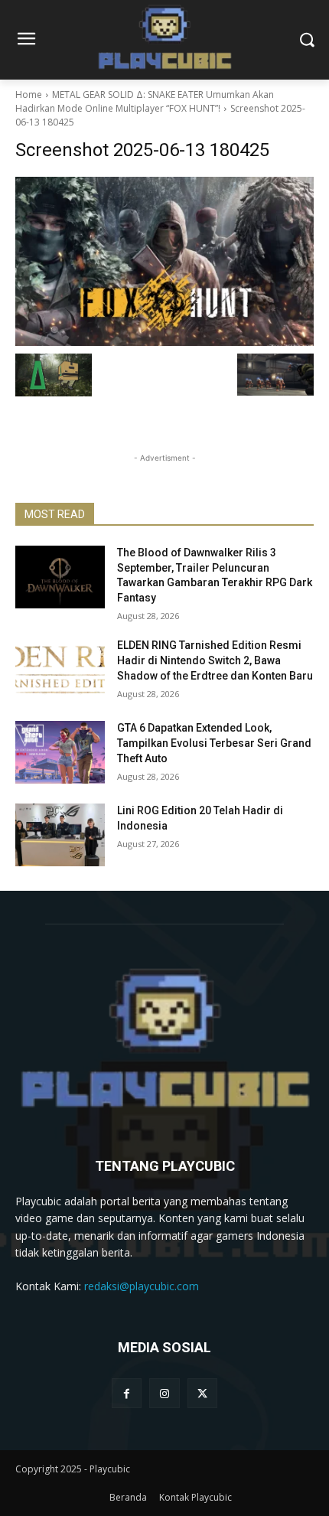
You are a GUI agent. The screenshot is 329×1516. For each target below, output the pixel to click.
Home (28, 94)
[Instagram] (164, 1393)
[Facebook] (127, 1393)
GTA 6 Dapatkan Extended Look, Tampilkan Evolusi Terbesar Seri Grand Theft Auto (214, 743)
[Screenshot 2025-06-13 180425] (164, 261)
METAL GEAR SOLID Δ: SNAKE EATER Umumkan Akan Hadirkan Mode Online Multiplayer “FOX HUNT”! (144, 101)
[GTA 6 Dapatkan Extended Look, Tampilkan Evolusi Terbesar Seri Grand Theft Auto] (60, 752)
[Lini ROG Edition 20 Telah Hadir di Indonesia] (60, 835)
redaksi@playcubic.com (141, 1286)
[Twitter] (202, 1393)
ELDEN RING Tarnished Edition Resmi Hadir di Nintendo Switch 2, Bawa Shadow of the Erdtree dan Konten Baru (215, 660)
